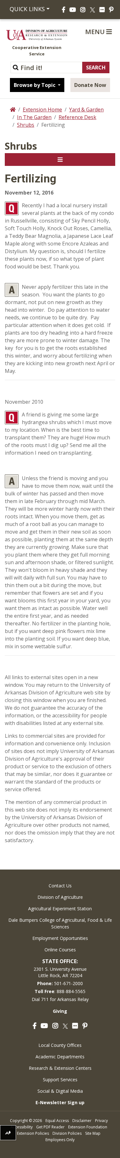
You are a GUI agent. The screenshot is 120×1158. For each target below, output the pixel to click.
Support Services (60, 1079)
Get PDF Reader (50, 1127)
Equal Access (57, 1120)
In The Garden (34, 117)
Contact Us (60, 886)
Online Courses (60, 950)
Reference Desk (77, 117)
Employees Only (60, 1139)
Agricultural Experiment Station (60, 909)
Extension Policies (33, 1133)
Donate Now (90, 85)
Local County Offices (60, 1045)
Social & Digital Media (60, 1091)
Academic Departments (60, 1057)
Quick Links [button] (27, 9)
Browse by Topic (35, 85)
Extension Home (42, 109)
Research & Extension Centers (60, 1068)
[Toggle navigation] (60, 159)
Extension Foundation (87, 1127)
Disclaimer (82, 1120)
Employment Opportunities (60, 938)
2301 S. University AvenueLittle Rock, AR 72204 (60, 972)
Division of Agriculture (60, 897)
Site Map (92, 1133)
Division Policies (67, 1133)
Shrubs (25, 124)
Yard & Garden (86, 109)
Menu (95, 31)
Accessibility (22, 1127)
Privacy (101, 1120)
